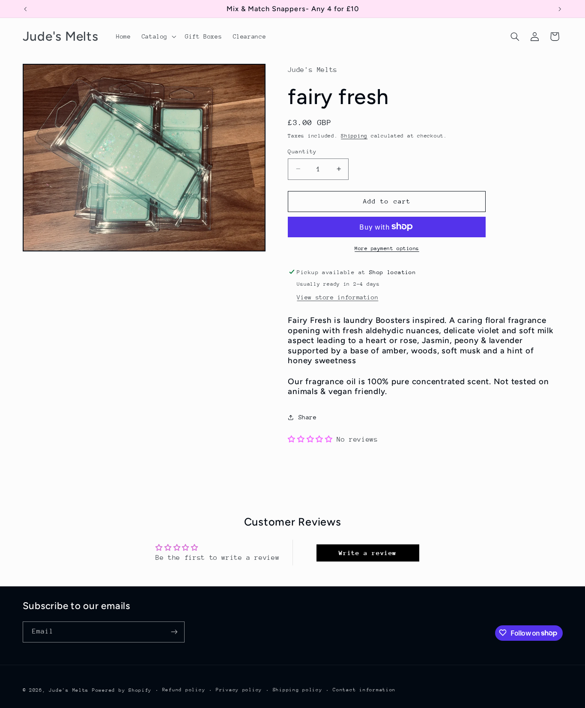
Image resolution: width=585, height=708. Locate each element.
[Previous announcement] (25, 9)
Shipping (354, 135)
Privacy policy (239, 690)
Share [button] (307, 416)
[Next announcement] (559, 9)
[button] (157, 36)
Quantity (302, 151)
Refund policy (184, 690)
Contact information (364, 690)
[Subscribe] (174, 631)
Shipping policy (297, 690)
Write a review (368, 552)
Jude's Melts (69, 690)
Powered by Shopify (122, 690)
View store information (337, 296)
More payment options (387, 248)
